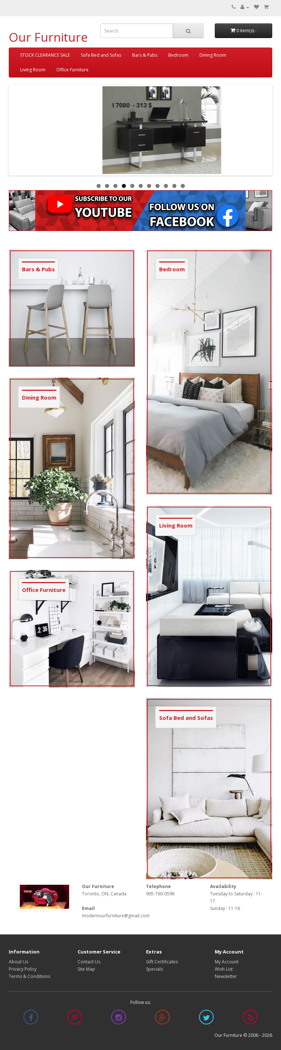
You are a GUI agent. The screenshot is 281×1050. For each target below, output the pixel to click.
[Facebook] (30, 1019)
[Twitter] (206, 1019)
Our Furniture (48, 37)
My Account (227, 962)
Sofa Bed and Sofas (101, 55)
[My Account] (244, 7)
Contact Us (89, 962)
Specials (154, 969)
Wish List (224, 969)
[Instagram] (118, 1019)
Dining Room (212, 55)
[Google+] (162, 1019)
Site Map (86, 969)
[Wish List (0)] (256, 7)
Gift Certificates (162, 962)
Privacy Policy (23, 969)
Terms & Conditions (29, 976)
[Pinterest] (74, 1019)
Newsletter (226, 976)
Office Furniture (72, 70)
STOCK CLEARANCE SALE (45, 55)
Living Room (32, 70)
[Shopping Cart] (266, 7)
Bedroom (178, 55)
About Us (18, 962)
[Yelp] (250, 1019)
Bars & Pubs (144, 55)
